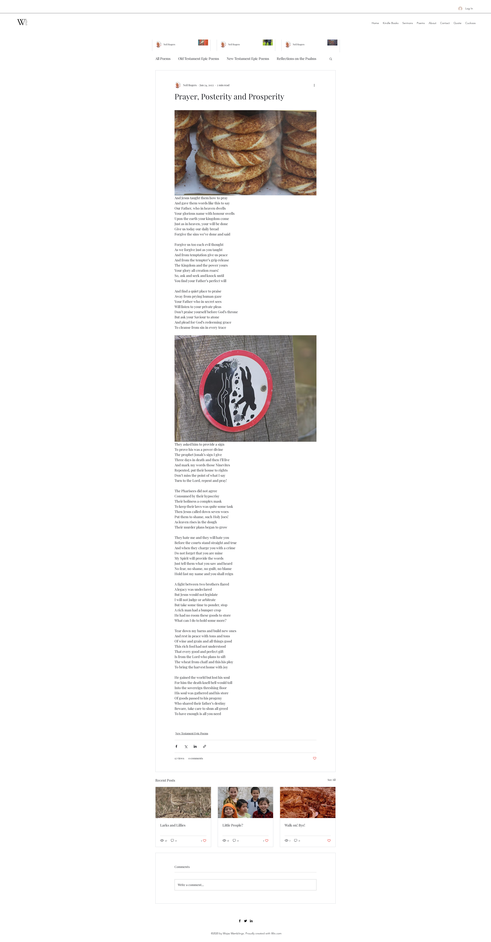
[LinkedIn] (251, 921)
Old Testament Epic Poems (198, 58)
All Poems (163, 58)
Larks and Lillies (172, 825)
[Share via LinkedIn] (195, 746)
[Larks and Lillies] (183, 802)
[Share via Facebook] (176, 746)
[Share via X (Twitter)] (186, 746)
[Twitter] (245, 921)
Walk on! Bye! (295, 825)
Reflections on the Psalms (296, 58)
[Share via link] (204, 746)
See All (332, 780)
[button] (331, 58)
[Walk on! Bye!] (307, 802)
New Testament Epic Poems (248, 58)
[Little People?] (245, 802)
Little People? (232, 825)
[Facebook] (240, 921)
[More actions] (314, 85)
